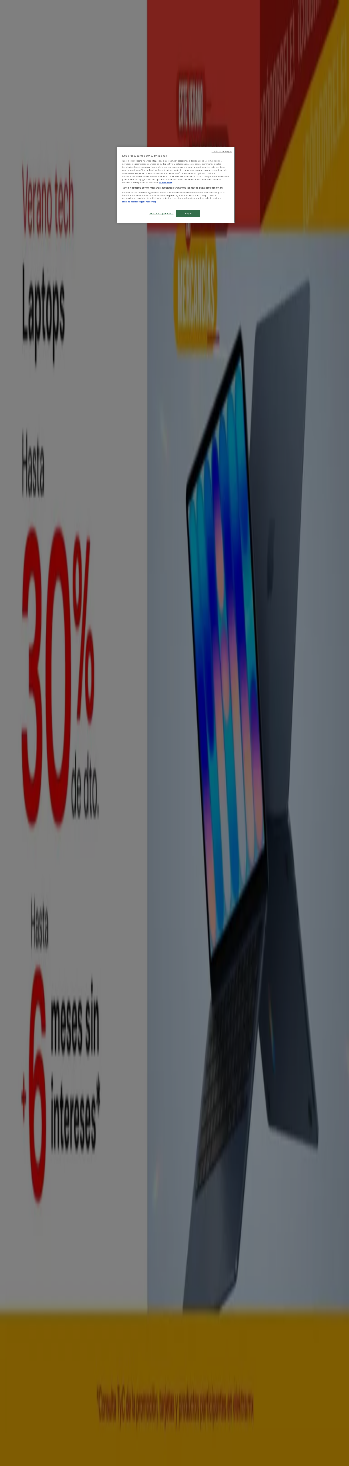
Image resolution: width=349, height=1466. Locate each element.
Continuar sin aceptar (222, 151)
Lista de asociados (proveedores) (139, 201)
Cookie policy (165, 182)
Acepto (188, 213)
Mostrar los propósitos (161, 213)
